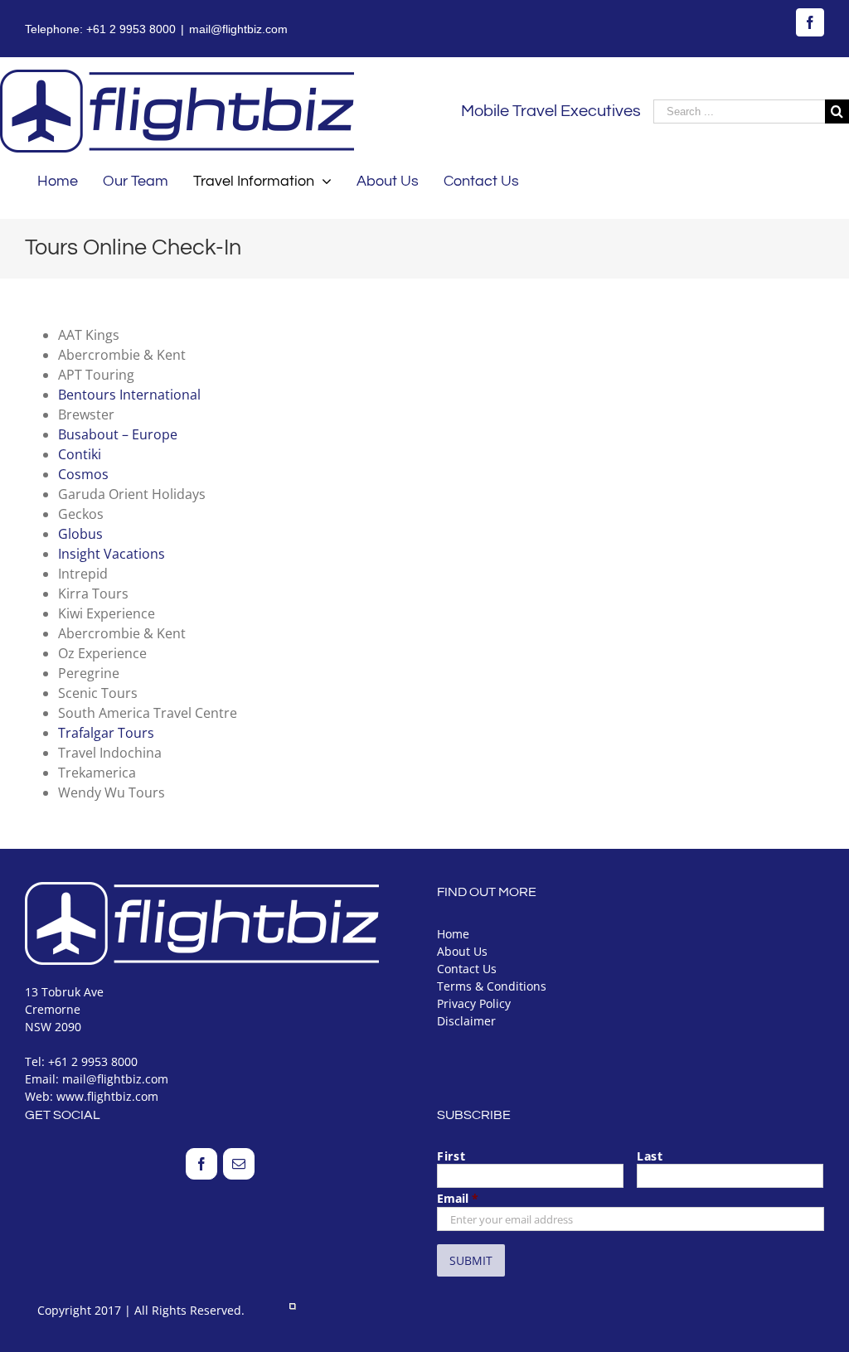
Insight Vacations (111, 554)
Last (650, 1156)
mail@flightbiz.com (238, 29)
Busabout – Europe (117, 434)
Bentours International (129, 394)
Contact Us (467, 968)
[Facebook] (201, 1164)
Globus (80, 534)
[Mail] (239, 1164)
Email (457, 1198)
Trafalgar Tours (106, 733)
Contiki (79, 454)
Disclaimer (466, 1021)
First (451, 1156)
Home (453, 934)
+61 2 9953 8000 (131, 29)
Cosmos (83, 474)
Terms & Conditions (491, 986)
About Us (462, 951)
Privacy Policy (474, 1003)
